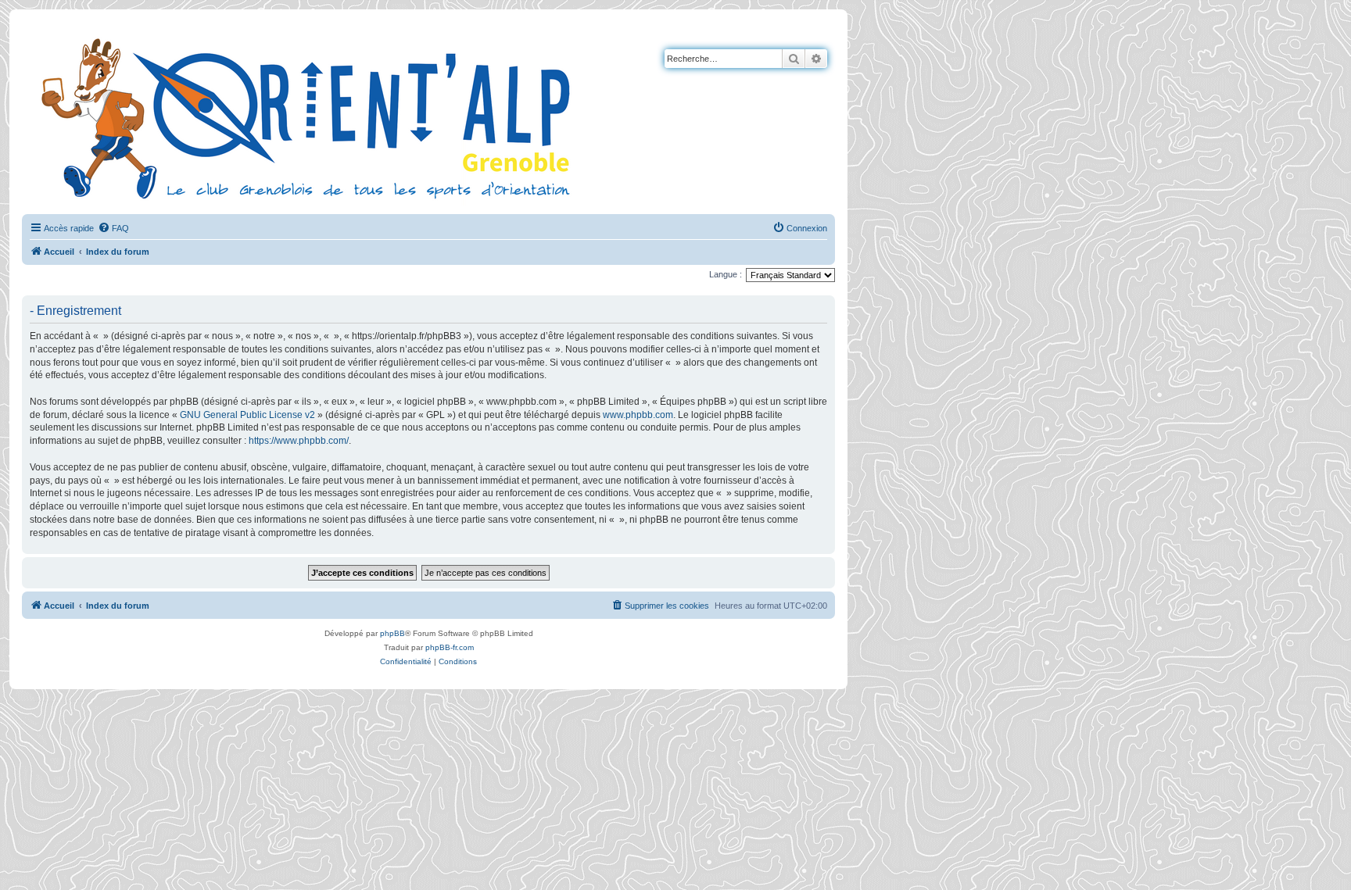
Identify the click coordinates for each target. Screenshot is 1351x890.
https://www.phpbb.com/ (299, 440)
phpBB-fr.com (449, 647)
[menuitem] (113, 228)
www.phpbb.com (638, 414)
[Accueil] (308, 116)
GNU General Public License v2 (247, 414)
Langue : (725, 274)
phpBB (392, 633)
